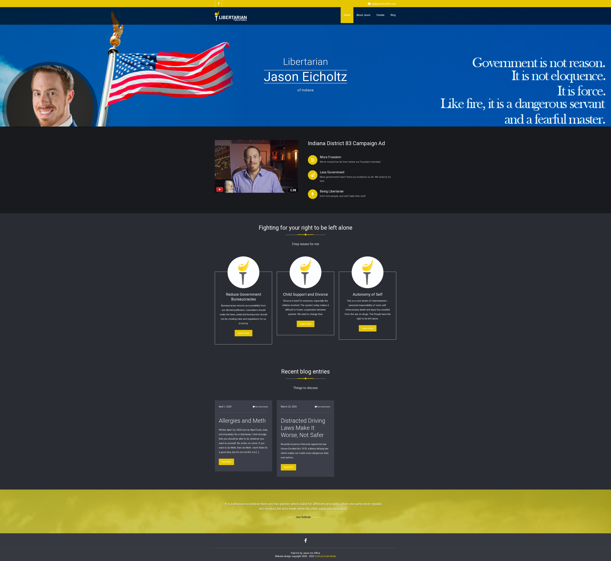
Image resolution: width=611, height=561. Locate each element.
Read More (226, 462)
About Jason (363, 15)
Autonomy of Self (368, 294)
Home (347, 15)
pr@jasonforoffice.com (384, 3)
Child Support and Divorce (305, 294)
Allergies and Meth (242, 420)
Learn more (243, 333)
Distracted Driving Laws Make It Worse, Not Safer (303, 427)
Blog (393, 15)
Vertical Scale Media (325, 551)
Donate (380, 15)
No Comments (261, 407)
